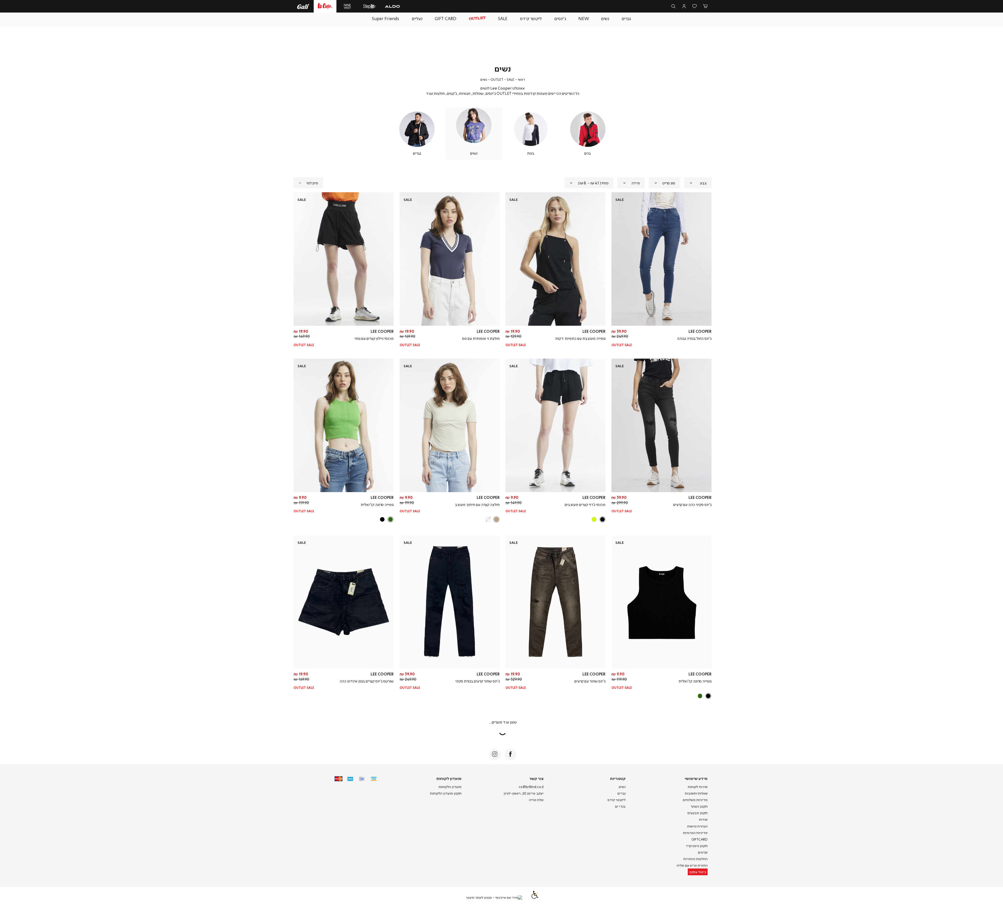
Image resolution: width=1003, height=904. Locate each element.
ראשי (521, 79)
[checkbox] (587, 134)
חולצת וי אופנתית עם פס (481, 338)
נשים (622, 787)
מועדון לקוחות (449, 778)
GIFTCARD (699, 839)
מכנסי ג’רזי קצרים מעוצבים (585, 504)
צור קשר (536, 778)
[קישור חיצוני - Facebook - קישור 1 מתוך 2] (510, 754)
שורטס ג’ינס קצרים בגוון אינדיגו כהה (367, 681)
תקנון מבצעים (697, 813)
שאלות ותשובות (696, 793)
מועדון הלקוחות (450, 787)
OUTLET (497, 79)
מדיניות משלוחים (695, 800)
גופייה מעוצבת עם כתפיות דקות (580, 338)
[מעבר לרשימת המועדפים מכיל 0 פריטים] (694, 6)
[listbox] (556, 519)
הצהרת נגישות (697, 826)
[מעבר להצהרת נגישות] (535, 897)
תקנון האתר (699, 806)
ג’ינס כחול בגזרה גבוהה (694, 338)
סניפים (703, 852)
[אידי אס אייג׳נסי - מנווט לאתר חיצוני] (494, 897)
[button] (705, 6)
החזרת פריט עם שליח (692, 865)
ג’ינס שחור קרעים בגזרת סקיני (477, 681)
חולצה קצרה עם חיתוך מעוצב (477, 504)
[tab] (698, 182)
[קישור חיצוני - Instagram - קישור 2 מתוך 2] (495, 754)
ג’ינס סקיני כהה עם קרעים (692, 504)
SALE (510, 79)
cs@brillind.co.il (531, 787)
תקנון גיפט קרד (697, 846)
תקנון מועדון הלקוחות (446, 793)
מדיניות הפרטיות (695, 833)
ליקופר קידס (617, 800)
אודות (703, 819)
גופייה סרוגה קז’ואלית (377, 504)
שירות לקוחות (698, 787)
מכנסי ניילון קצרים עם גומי (374, 338)
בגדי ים (620, 806)
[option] (602, 519)
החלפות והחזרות (695, 859)
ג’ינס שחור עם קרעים (589, 681)
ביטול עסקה (697, 872)
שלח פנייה (536, 800)
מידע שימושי (696, 778)
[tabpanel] (587, 134)
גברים (621, 793)
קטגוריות (618, 778)
